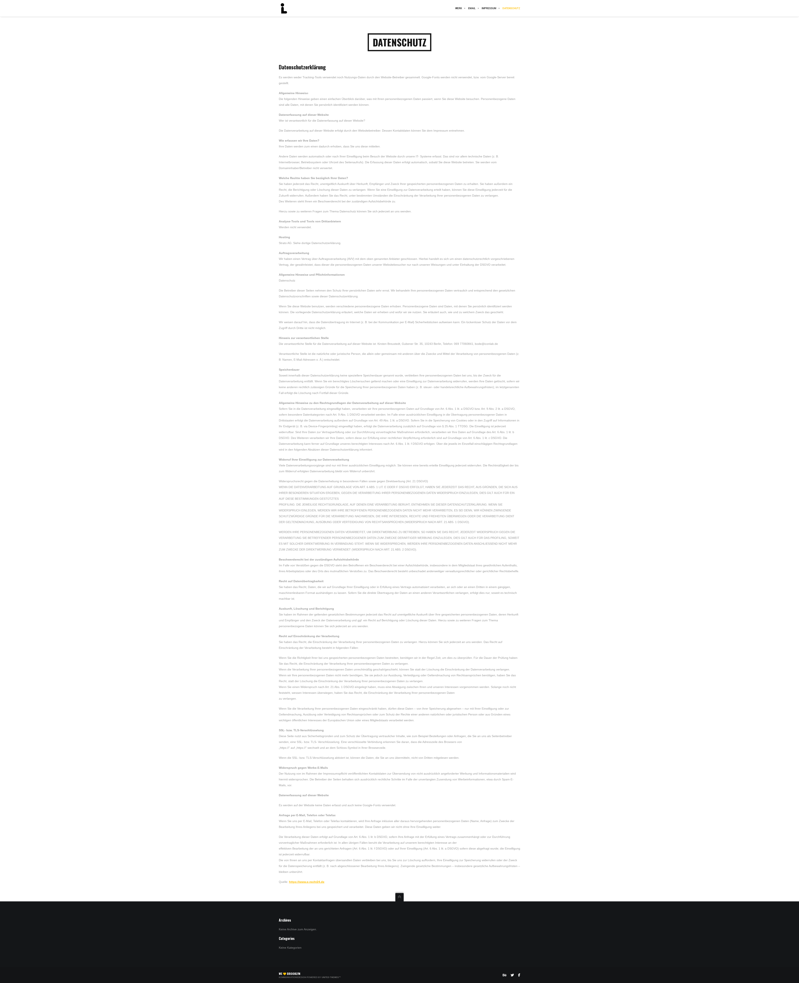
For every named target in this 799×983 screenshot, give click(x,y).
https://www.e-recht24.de (306, 881)
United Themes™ (331, 977)
